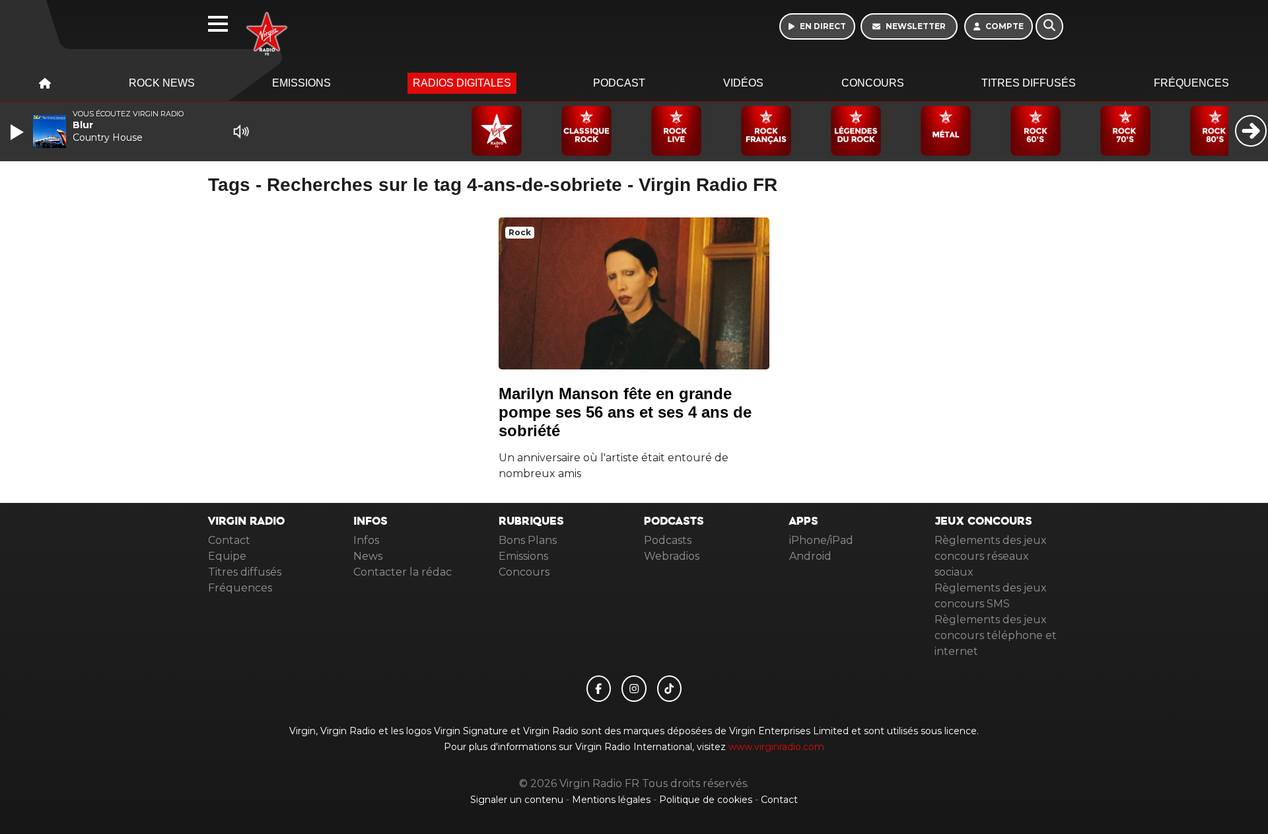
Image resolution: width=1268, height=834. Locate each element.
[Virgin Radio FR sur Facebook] (599, 688)
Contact (229, 540)
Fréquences (1191, 83)
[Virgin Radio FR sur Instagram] (634, 688)
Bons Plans (528, 540)
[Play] (18, 132)
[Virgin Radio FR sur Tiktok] (669, 688)
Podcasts (667, 540)
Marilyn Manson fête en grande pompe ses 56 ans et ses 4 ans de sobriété (625, 412)
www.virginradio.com (776, 747)
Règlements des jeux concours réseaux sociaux (990, 556)
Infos (366, 540)
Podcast (619, 83)
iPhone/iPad (821, 540)
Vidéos (743, 83)
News (367, 556)
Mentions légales (612, 800)
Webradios (671, 556)
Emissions (301, 83)
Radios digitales (462, 83)
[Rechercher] (1049, 26)
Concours (872, 83)
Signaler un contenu (518, 800)
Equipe (227, 556)
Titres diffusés (1028, 83)
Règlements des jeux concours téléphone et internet (995, 635)
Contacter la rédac (402, 572)
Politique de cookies (705, 800)
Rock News (162, 83)
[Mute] (241, 131)
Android (810, 556)
